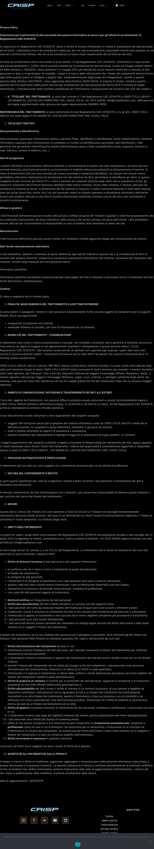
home (109, 816)
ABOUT (50, 5)
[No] (150, 841)
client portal (109, 820)
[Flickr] (44, 820)
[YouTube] (55, 820)
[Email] (65, 820)
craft (59, 5)
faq (82, 5)
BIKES (67, 5)
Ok (77, 844)
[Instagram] (23, 820)
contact (91, 5)
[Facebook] (34, 820)
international (109, 824)
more (102, 5)
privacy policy (109, 828)
